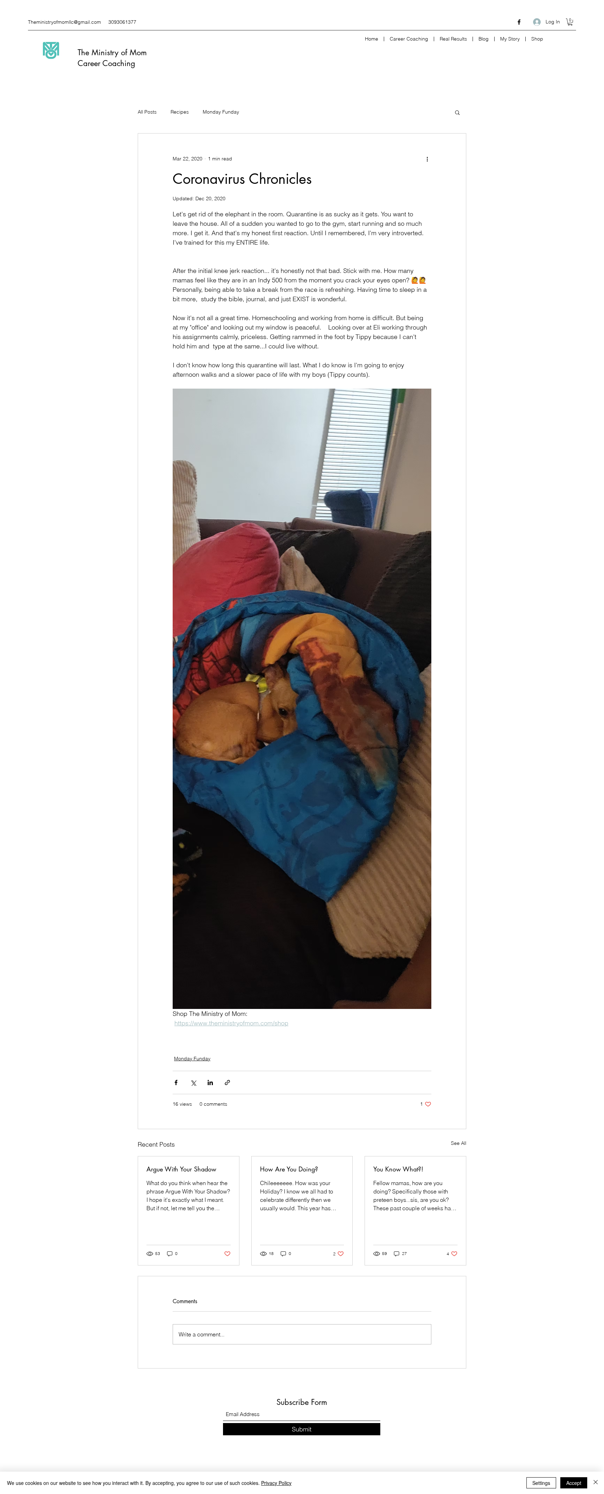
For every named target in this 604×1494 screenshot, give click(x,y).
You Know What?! (398, 1169)
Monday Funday (221, 112)
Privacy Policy (276, 1482)
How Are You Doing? (289, 1169)
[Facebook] (519, 22)
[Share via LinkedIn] (210, 1082)
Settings (541, 1482)
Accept (573, 1482)
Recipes (180, 112)
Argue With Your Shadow (181, 1169)
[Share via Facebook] (176, 1082)
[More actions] (427, 158)
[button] (570, 22)
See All (458, 1143)
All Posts (147, 112)
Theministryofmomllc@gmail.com (64, 22)
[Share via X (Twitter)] (193, 1082)
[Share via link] (227, 1082)
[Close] (595, 1482)
